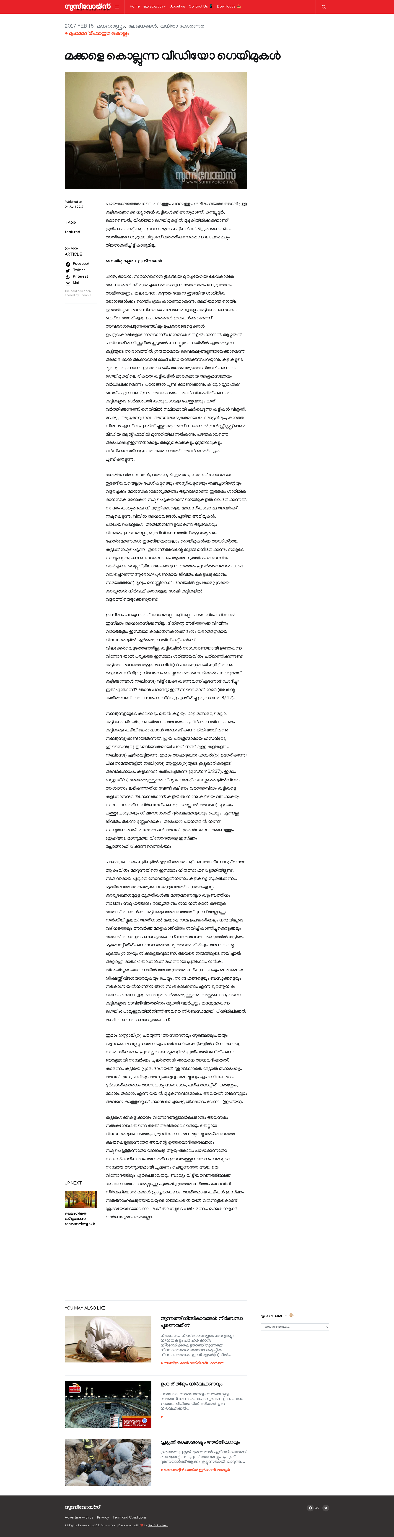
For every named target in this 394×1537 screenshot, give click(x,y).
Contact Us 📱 (201, 7)
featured (72, 232)
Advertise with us (79, 1518)
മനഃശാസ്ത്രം (111, 26)
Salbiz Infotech (158, 1525)
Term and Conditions (130, 1518)
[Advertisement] (156, 1261)
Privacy (103, 1518)
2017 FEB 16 (79, 26)
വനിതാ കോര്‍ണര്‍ (182, 26)
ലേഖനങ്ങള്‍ (153, 7)
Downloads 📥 (229, 7)
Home (135, 7)
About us (177, 7)
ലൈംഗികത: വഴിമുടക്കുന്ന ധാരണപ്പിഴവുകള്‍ (80, 1219)
